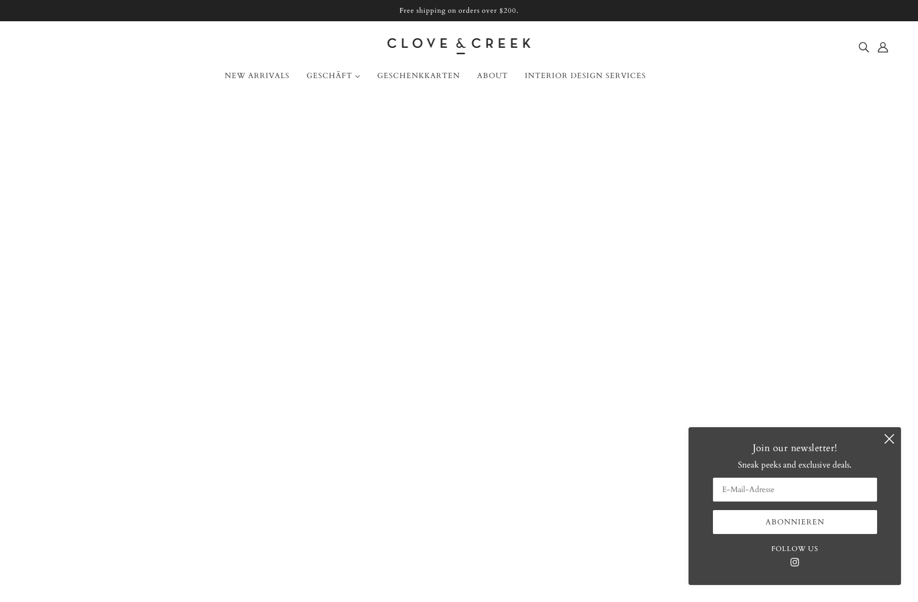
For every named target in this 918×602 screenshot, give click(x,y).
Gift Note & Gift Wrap (76, 425)
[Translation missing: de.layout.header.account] (882, 46)
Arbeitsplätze (57, 438)
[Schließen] (889, 439)
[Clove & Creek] (459, 51)
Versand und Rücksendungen (87, 413)
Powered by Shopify (459, 564)
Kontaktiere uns (62, 374)
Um (41, 362)
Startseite (423, 221)
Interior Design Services (77, 400)
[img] (863, 46)
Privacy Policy (59, 464)
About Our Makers (68, 387)
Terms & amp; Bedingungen (86, 451)
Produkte (481, 234)
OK (869, 399)
